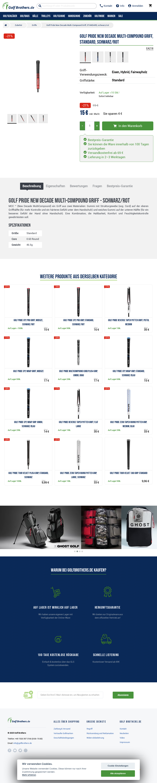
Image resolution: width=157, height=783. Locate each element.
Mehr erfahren (29, 775)
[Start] (6, 25)
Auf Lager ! (109, 92)
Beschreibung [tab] (32, 186)
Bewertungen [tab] (79, 186)
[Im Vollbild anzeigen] (7, 45)
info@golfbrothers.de (22, 743)
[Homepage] (18, 6)
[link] (58, 651)
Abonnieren (123, 695)
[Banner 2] (77, 551)
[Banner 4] (82, 551)
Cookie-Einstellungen (118, 765)
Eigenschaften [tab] (55, 186)
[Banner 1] (75, 551)
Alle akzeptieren (118, 773)
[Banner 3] (79, 551)
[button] (7, 76)
